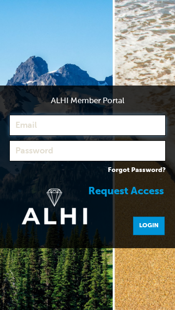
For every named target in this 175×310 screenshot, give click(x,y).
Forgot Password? (137, 170)
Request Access (126, 191)
